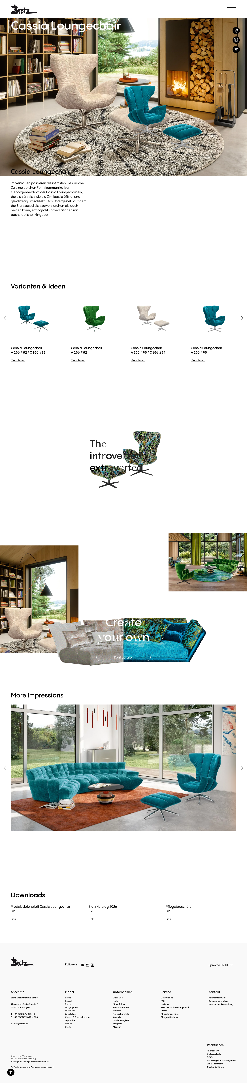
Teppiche (70, 1020)
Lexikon (165, 1004)
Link (13, 919)
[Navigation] (231, 9)
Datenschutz (214, 1053)
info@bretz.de (21, 1023)
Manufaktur (119, 1004)
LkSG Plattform (215, 1063)
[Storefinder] (236, 30)
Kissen (68, 1023)
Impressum (213, 1050)
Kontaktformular (217, 997)
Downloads (167, 997)
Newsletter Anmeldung (221, 1004)
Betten (68, 1004)
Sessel (68, 1000)
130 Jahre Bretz (121, 1007)
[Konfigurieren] (236, 49)
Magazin (117, 1023)
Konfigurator (123, 657)
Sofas (68, 997)
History (117, 1000)
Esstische (70, 1010)
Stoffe (68, 1026)
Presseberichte (121, 1013)
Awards (117, 1017)
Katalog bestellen (218, 1000)
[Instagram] (87, 964)
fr (231, 965)
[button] (10, 1072)
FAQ (163, 1000)
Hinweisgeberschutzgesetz (221, 1060)
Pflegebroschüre (169, 1013)
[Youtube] (92, 964)
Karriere (117, 1010)
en (222, 965)
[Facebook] (82, 964)
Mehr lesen (18, 360)
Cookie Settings (215, 1066)
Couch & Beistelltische (77, 1017)
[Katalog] (236, 40)
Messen (117, 1026)
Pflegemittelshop (170, 1017)
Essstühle (70, 1013)
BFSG (210, 1057)
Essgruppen (71, 1007)
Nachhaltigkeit (121, 1020)
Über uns (118, 997)
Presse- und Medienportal (175, 1007)
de (227, 965)
